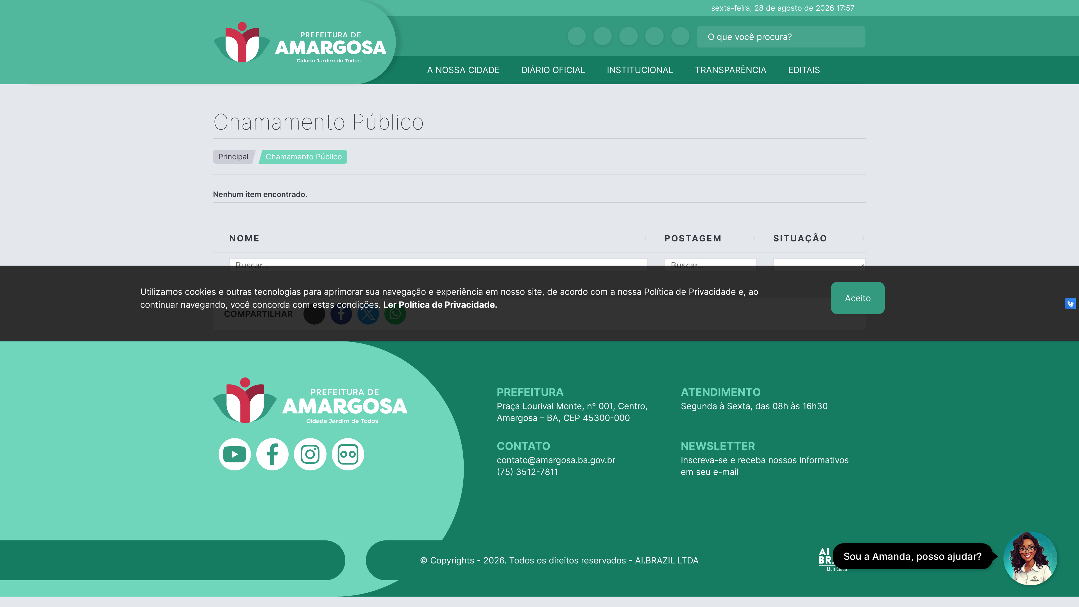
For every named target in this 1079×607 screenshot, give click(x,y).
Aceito (858, 298)
